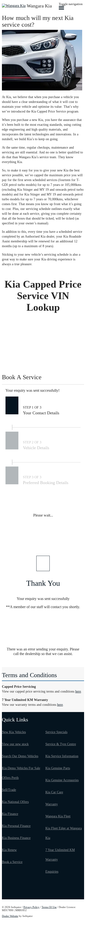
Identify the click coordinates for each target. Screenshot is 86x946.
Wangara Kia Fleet (57, 816)
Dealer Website (10, 915)
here (78, 691)
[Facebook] (3, 892)
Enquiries (51, 871)
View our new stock (15, 744)
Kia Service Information (61, 756)
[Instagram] (4, 892)
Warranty (51, 804)
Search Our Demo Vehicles (20, 756)
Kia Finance (10, 814)
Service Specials (56, 732)
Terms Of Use (49, 907)
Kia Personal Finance (16, 826)
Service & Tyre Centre (60, 744)
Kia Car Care (54, 792)
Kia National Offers (15, 802)
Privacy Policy (31, 907)
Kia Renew (9, 850)
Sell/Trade (9, 790)
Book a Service (12, 862)
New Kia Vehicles (14, 732)
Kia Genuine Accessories (62, 780)
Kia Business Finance (16, 838)
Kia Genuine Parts (57, 768)
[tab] (43, 379)
